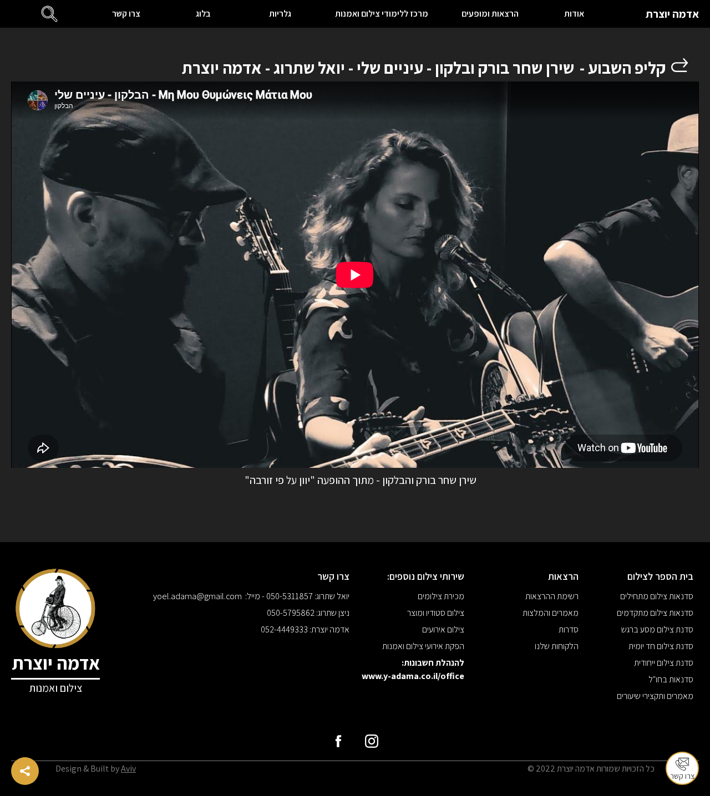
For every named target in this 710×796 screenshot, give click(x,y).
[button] (49, 14)
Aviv (128, 768)
